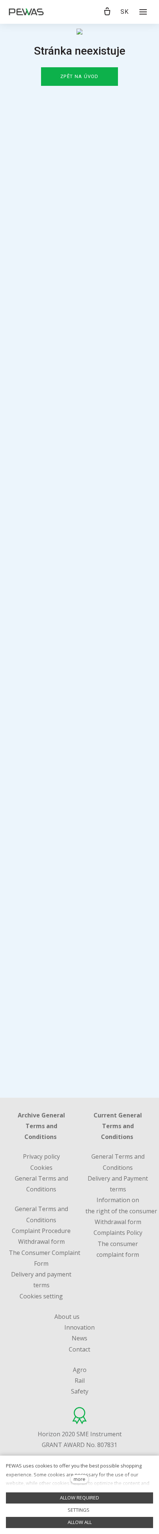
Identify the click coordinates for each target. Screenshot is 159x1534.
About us (67, 1317)
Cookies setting (41, 1296)
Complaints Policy (118, 1233)
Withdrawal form (118, 1222)
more (79, 1479)
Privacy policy (41, 1156)
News (79, 1338)
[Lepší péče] (26, 12)
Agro (80, 1370)
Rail (80, 1380)
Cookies (41, 1168)
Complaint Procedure (41, 1231)
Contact (79, 1349)
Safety (79, 1391)
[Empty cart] (107, 12)
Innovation (79, 1327)
